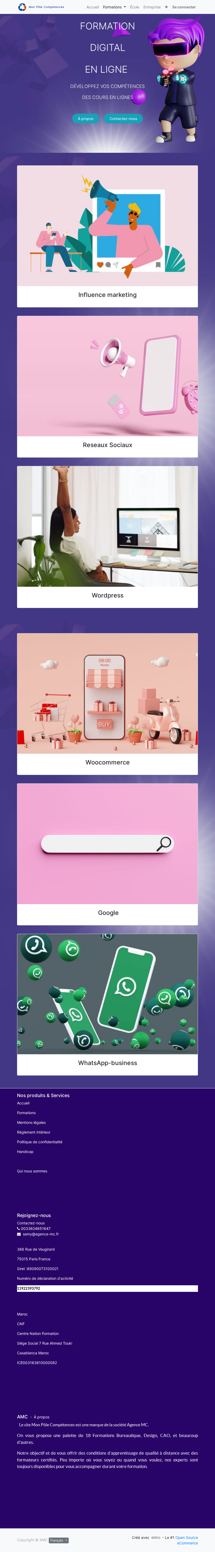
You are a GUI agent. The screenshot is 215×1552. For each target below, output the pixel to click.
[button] (166, 7)
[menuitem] (92, 7)
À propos (85, 118)
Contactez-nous (123, 118)
